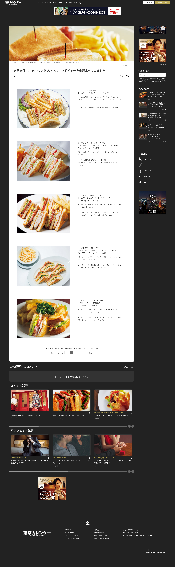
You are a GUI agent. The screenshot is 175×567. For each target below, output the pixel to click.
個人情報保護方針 (99, 532)
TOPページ (68, 529)
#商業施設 (150, 78)
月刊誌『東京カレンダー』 (131, 529)
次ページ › (83, 353)
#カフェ (157, 78)
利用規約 (96, 529)
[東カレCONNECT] (87, 11)
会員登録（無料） (163, 2)
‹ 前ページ (60, 353)
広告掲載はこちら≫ (162, 64)
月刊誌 (69, 2)
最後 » (91, 353)
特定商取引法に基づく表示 (101, 538)
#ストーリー (142, 78)
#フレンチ (164, 78)
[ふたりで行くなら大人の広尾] (152, 50)
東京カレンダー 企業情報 (72, 538)
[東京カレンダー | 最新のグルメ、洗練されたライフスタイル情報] (21, 3)
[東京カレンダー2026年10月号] (52, 489)
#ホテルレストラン (149, 81)
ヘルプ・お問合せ (70, 532)
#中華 (140, 81)
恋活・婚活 (59, 2)
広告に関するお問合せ (71, 535)
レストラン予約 (45, 2)
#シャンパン (159, 81)
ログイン (149, 2)
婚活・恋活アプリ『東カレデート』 (133, 532)
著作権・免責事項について (101, 535)
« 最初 (52, 353)
